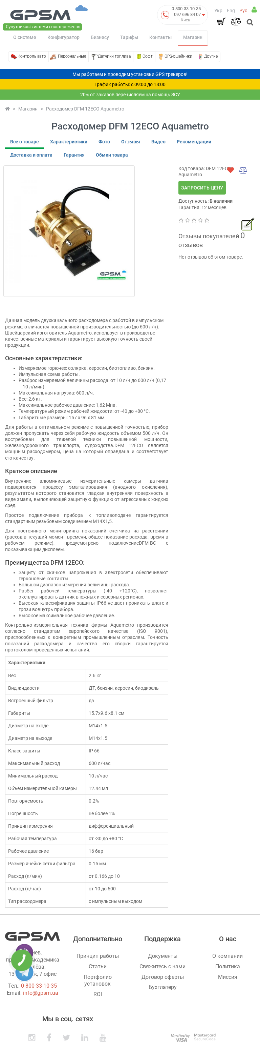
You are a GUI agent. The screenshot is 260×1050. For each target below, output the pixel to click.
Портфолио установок (98, 980)
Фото (104, 141)
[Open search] (249, 23)
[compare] (243, 170)
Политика (227, 966)
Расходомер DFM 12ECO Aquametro (85, 109)
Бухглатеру (163, 987)
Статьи (98, 966)
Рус (243, 10)
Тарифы (129, 37)
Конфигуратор (63, 37)
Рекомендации (194, 141)
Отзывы (130, 141)
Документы (162, 956)
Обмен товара (112, 155)
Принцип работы (98, 956)
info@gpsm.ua (40, 993)
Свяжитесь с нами (162, 966)
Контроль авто (32, 56)
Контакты (160, 37)
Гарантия (74, 155)
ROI (97, 994)
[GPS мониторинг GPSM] (45, 17)
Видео (158, 141)
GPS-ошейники (178, 56)
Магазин (192, 37)
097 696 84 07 (187, 14)
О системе (24, 37)
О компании (227, 956)
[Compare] (235, 21)
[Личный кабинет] (254, 9)
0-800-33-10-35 (186, 8)
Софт (148, 56)
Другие (211, 56)
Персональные (72, 56)
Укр (218, 10)
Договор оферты (163, 977)
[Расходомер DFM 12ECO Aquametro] (69, 231)
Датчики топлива (114, 56)
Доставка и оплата (31, 155)
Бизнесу (100, 37)
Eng (231, 10)
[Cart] (221, 21)
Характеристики (68, 141)
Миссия (227, 977)
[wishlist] (230, 170)
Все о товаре (24, 141)
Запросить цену (202, 187)
